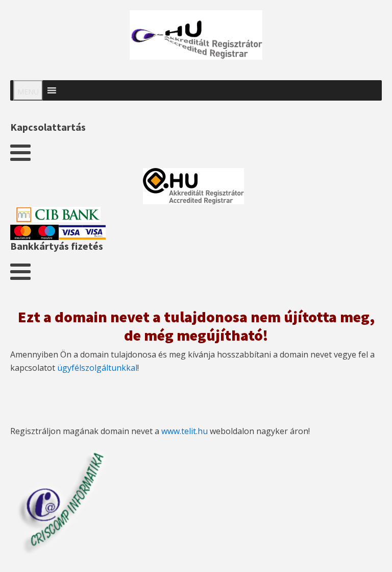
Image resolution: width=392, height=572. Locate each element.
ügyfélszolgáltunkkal (97, 367)
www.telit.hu (184, 431)
